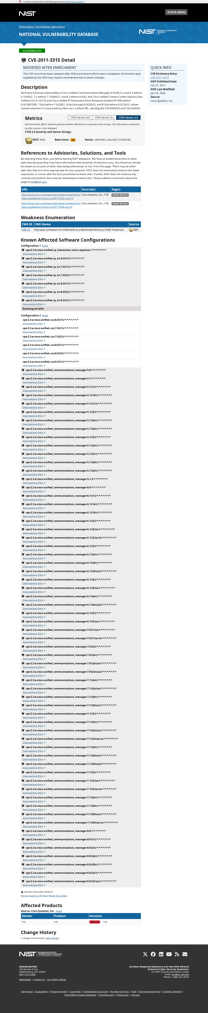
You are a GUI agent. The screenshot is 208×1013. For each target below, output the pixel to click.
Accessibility (41, 991)
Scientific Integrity (172, 991)
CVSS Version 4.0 (80, 117)
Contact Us (39, 979)
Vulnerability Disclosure (95, 991)
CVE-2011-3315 (160, 77)
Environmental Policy (149, 991)
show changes (52, 938)
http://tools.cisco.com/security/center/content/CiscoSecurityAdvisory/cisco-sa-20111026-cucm (50, 196)
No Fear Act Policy (119, 991)
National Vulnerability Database (58, 34)
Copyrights (75, 991)
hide (45, 246)
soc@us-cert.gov (180, 974)
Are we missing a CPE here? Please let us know (44, 895)
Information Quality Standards (80, 994)
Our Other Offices (56, 979)
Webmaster (25, 979)
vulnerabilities (32, 50)
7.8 (73, 139)
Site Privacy (27, 991)
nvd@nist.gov (39, 182)
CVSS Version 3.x (104, 117)
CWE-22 (25, 229)
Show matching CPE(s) (33, 253)
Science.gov (122, 994)
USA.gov (135, 994)
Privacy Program (58, 991)
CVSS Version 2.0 (128, 117)
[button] (176, 12)
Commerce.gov (106, 994)
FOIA (133, 991)
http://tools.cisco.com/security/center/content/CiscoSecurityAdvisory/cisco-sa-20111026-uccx (50, 205)
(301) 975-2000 (27, 974)
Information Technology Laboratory (42, 26)
